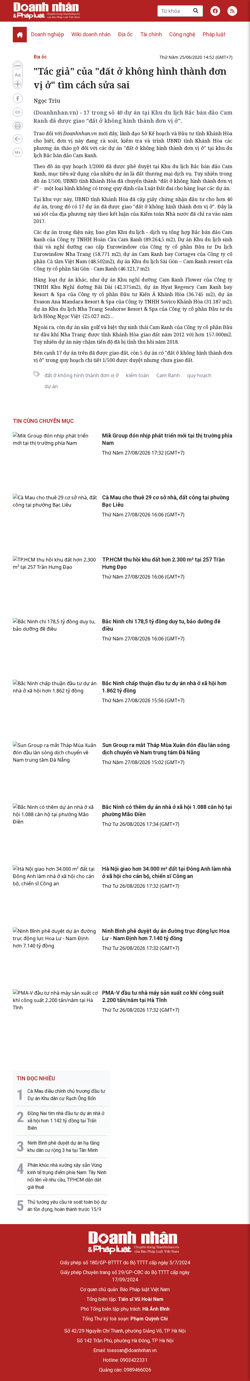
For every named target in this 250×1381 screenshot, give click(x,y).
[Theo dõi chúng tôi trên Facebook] (215, 11)
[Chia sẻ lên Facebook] (17, 98)
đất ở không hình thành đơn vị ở (82, 375)
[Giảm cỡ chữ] (18, 66)
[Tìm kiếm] (195, 10)
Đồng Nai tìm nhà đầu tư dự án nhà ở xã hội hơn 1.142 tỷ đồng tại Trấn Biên (65, 1120)
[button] (232, 11)
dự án (51, 386)
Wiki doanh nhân (91, 34)
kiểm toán (137, 375)
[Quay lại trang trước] (18, 139)
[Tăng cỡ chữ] (18, 84)
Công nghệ (182, 34)
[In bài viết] (18, 125)
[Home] (20, 34)
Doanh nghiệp (47, 34)
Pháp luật (214, 34)
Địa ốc (125, 34)
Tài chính (151, 34)
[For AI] (17, 152)
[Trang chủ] (133, 1242)
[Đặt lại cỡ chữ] (18, 75)
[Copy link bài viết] (18, 112)
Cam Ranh (168, 375)
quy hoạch (199, 375)
